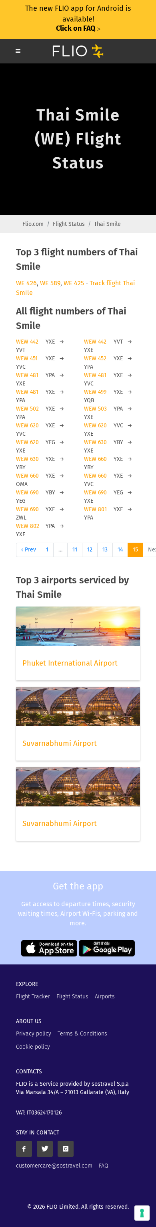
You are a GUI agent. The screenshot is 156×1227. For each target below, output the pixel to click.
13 (105, 549)
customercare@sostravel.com (54, 1165)
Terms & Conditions (82, 1033)
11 (74, 549)
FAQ (103, 1165)
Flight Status (69, 224)
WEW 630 (95, 442)
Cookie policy (33, 1046)
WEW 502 (27, 408)
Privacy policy (33, 1033)
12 (89, 549)
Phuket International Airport (70, 663)
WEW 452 (95, 358)
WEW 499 (95, 392)
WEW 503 (95, 408)
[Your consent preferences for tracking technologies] (142, 1213)
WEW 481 (27, 375)
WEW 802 (27, 526)
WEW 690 (27, 492)
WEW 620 (27, 425)
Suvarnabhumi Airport (59, 743)
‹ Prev (28, 549)
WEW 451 (27, 358)
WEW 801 (95, 509)
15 (135, 549)
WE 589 (50, 283)
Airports (105, 996)
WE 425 (74, 283)
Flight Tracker (33, 996)
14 (120, 549)
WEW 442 (27, 341)
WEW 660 (95, 459)
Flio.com (33, 224)
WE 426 (26, 283)
